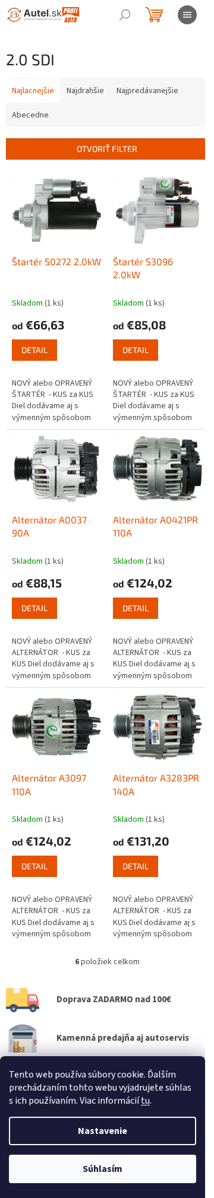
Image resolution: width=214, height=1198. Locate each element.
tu (145, 1100)
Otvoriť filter (107, 149)
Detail (34, 350)
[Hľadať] (125, 15)
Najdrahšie (85, 91)
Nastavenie (102, 1130)
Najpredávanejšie (147, 91)
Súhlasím (102, 1168)
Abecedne (30, 115)
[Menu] (187, 15)
